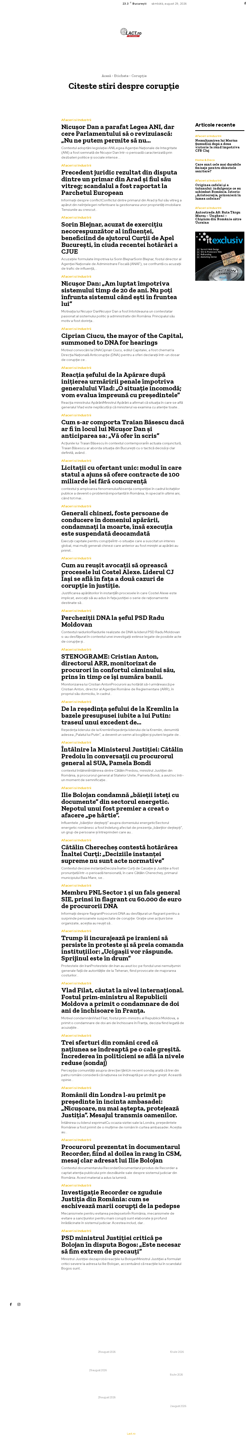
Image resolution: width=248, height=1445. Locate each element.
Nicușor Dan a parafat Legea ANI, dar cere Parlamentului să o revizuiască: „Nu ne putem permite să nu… (117, 133)
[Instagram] (19, 1304)
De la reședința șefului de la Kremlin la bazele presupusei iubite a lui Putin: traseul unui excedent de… (120, 715)
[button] (154, 54)
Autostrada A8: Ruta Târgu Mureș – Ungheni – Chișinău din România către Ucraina (218, 217)
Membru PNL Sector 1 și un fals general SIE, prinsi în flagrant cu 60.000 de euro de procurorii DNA (121, 899)
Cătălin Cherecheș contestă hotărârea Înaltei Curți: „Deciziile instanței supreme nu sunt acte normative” (119, 854)
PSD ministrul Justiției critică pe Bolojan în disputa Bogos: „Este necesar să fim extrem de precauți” (121, 1244)
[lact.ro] (131, 32)
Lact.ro (131, 1433)
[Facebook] (245, 4)
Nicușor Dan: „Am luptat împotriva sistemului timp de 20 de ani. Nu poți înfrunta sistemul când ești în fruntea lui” (119, 293)
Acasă (106, 76)
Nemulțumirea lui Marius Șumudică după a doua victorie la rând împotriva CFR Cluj (217, 145)
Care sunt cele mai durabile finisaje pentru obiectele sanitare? (218, 167)
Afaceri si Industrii (76, 120)
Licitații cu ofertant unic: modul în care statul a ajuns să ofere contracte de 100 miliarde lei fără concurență (121, 474)
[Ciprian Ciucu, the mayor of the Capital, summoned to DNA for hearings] (27, 344)
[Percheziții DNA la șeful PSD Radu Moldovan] (27, 626)
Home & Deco (205, 160)
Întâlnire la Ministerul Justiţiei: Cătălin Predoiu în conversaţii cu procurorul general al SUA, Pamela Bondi (122, 756)
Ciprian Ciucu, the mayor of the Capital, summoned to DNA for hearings (122, 339)
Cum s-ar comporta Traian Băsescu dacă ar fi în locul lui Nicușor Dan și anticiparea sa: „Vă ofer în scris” (122, 429)
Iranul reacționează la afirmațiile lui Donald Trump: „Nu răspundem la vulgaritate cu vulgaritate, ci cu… (169, 1364)
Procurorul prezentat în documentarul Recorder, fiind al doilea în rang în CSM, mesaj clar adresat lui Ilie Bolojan (121, 1153)
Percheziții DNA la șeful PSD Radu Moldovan (112, 621)
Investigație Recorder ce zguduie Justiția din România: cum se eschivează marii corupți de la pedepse (120, 1199)
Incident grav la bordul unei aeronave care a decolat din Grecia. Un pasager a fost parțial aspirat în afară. (172, 1342)
